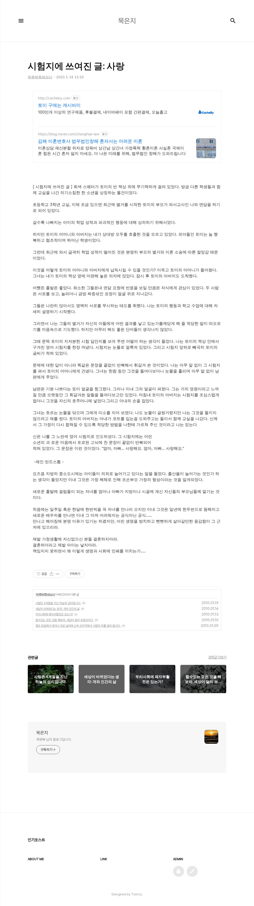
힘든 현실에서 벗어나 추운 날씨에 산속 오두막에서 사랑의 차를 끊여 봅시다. (78, 625)
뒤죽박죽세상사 (45, 594)
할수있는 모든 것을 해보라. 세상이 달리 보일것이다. (64, 620)
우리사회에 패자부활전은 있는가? (54, 614)
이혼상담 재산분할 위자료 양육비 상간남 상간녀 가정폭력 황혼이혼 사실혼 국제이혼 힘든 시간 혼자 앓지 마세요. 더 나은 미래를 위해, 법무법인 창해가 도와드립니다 (112, 150)
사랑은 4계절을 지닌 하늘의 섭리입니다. (58, 603)
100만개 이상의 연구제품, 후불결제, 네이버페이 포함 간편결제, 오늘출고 (102, 112)
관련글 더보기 (217, 657)
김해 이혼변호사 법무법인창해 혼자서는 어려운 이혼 (90, 141)
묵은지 (42, 732)
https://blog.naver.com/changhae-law (68, 134)
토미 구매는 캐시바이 (59, 105)
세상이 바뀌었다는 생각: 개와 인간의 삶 (57, 609)
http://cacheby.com (54, 98)
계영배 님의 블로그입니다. (54, 739)
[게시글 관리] (58, 574)
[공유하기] (51, 574)
